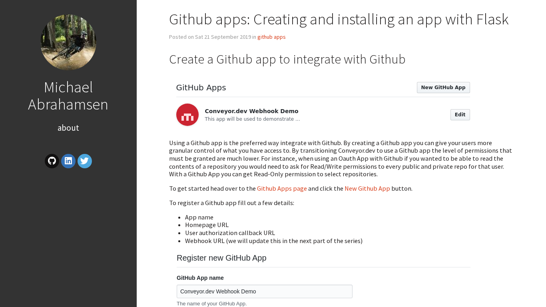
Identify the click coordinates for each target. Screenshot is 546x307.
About (68, 127)
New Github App (367, 188)
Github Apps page (282, 188)
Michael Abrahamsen (68, 95)
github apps (271, 36)
